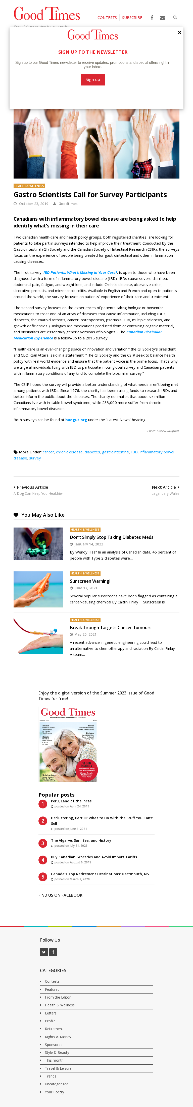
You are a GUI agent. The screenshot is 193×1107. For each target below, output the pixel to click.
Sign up (93, 79)
